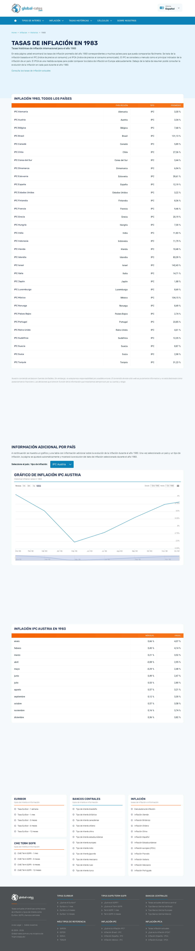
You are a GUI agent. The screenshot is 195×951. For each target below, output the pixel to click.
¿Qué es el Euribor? (68, 903)
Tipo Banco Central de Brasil (160, 906)
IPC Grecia (19, 216)
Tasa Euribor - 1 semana (28, 809)
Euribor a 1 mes (66, 906)
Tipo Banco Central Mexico (159, 914)
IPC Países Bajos (22, 313)
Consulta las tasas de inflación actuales (31, 70)
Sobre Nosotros (126, 20)
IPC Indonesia (21, 241)
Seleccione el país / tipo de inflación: (29, 464)
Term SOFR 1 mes (111, 910)
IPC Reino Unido (22, 330)
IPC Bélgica (20, 128)
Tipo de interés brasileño (86, 809)
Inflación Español (141, 837)
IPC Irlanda (19, 249)
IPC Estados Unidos (24, 192)
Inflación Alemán (141, 815)
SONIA (62, 936)
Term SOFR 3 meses (112, 914)
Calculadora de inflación (144, 809)
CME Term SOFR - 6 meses (29, 865)
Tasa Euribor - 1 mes (26, 815)
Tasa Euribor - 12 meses (28, 831)
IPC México (19, 297)
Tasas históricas (79, 20)
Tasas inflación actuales (158, 928)
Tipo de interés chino (85, 831)
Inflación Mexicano (142, 865)
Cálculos (103, 20)
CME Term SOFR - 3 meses (29, 859)
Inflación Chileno (141, 826)
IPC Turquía (20, 362)
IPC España (20, 184)
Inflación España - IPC (113, 936)
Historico (34, 33)
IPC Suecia (19, 346)
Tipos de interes (31, 20)
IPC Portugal (20, 322)
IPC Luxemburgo (22, 289)
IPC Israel (19, 265)
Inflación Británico (142, 820)
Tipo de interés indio (84, 848)
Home (14, 33)
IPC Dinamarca (21, 168)
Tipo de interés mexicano (86, 859)
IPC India (18, 233)
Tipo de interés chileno (85, 826)
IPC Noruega (20, 305)
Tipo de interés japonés (86, 854)
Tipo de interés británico (86, 815)
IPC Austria (20, 119)
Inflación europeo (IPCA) (144, 848)
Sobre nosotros (30, 925)
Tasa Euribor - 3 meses (27, 820)
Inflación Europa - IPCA (158, 940)
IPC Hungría (20, 225)
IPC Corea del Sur (23, 160)
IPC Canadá (20, 144)
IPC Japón (19, 281)
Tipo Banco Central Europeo (160, 910)
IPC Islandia (20, 257)
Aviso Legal (16, 925)
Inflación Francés (141, 854)
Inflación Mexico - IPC (113, 940)
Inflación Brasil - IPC (112, 932)
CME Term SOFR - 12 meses (29, 870)
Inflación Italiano (141, 859)
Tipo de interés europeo (86, 843)
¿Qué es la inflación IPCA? (159, 932)
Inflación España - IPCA (158, 936)
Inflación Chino (140, 831)
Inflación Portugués (142, 871)
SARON (63, 928)
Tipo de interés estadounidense (89, 837)
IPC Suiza (19, 354)
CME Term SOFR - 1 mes (28, 853)
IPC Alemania (21, 111)
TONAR (63, 940)
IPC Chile (18, 152)
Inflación (55, 20)
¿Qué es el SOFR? (111, 903)
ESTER (62, 932)
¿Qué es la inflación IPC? (114, 928)
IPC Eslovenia (21, 176)
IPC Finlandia (21, 200)
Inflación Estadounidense (145, 843)
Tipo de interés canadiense (87, 820)
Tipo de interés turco (85, 871)
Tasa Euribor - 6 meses (27, 826)
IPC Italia (18, 273)
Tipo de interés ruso (84, 865)
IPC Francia (20, 208)
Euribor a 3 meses (67, 910)
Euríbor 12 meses (67, 914)
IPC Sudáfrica (21, 338)
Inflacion (23, 33)
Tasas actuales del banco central (162, 903)
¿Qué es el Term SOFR (113, 906)
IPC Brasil (19, 136)
